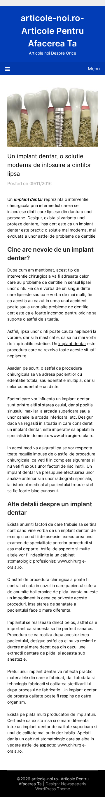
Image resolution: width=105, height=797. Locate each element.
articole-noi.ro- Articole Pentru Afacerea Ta (52, 30)
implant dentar (72, 343)
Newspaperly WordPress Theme (61, 786)
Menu (94, 69)
